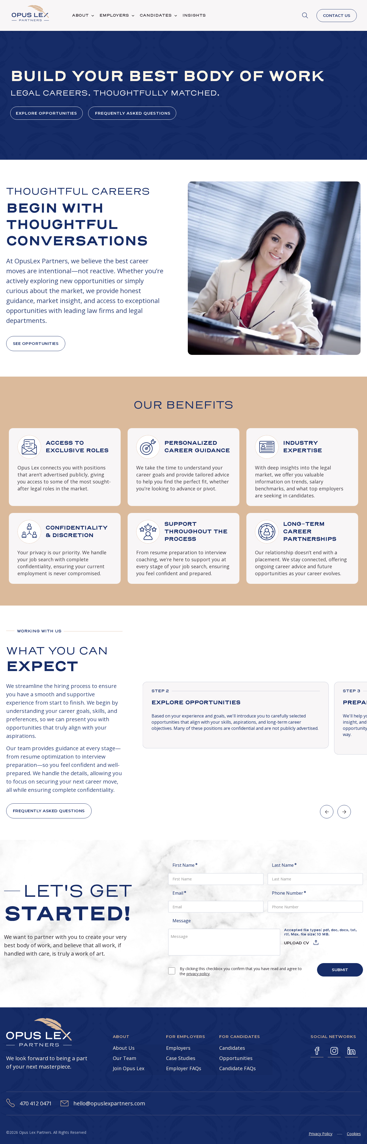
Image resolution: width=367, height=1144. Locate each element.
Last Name (291, 865)
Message (181, 921)
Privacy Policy (320, 1133)
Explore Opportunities (46, 113)
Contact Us (336, 15)
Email (186, 893)
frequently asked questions (132, 113)
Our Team (124, 1058)
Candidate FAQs (237, 1068)
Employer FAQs (183, 1068)
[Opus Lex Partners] (30, 14)
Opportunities (236, 1058)
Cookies (354, 1133)
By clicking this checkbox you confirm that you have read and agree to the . (241, 971)
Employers (178, 1048)
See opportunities (36, 343)
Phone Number (295, 893)
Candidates (232, 1048)
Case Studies (180, 1058)
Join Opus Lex (128, 1068)
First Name (191, 865)
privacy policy (198, 973)
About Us (124, 1048)
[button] (326, 811)
